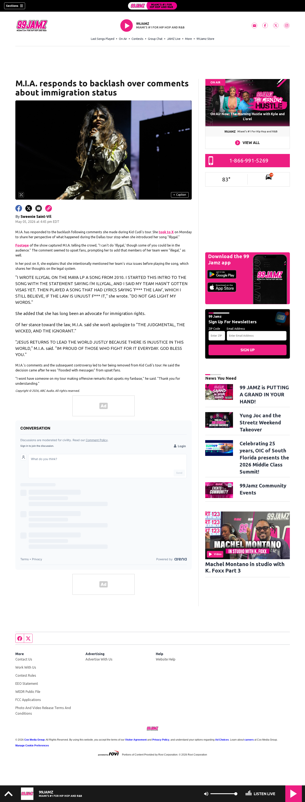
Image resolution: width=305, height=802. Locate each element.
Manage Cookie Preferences (32, 745)
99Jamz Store (205, 38)
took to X (166, 232)
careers (249, 739)
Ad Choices (222, 739)
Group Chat (155, 38)
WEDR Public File (27, 691)
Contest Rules (25, 675)
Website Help (165, 659)
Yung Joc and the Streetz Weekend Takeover (260, 422)
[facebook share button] (18, 208)
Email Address (236, 328)
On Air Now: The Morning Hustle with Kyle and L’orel (247, 116)
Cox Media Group (34, 739)
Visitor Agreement (136, 739)
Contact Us (23, 659)
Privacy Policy (160, 739)
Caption (179, 194)
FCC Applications (28, 700)
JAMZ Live (174, 38)
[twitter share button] (28, 208)
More (188, 38)
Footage (22, 245)
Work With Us (25, 667)
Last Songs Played (102, 38)
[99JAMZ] (152, 6)
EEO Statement (26, 683)
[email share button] (38, 208)
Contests (137, 38)
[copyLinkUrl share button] (48, 208)
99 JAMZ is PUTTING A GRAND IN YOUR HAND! (264, 394)
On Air (123, 38)
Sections (12, 5)
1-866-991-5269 (248, 160)
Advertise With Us (98, 659)
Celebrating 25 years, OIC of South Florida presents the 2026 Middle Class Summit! (264, 458)
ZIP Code (214, 328)
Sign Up (247, 350)
